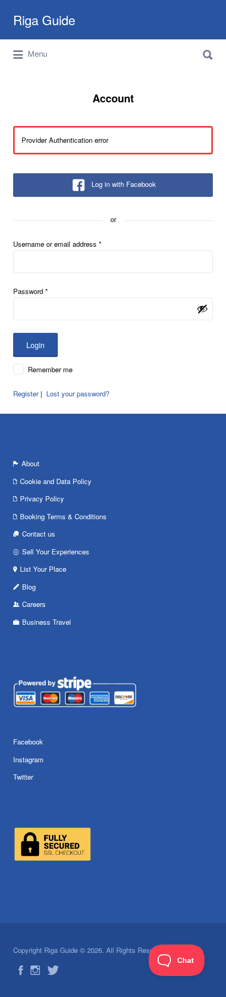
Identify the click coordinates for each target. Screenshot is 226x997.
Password (30, 291)
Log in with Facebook (123, 184)
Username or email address (57, 244)
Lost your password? (77, 393)
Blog (29, 587)
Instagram (28, 759)
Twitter (23, 777)
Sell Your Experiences (55, 552)
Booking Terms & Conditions (63, 516)
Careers (34, 604)
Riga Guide (44, 20)
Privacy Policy (42, 498)
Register (25, 393)
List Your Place (43, 569)
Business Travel (46, 622)
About (30, 463)
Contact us (38, 534)
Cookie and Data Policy (55, 481)
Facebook (28, 742)
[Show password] (202, 308)
